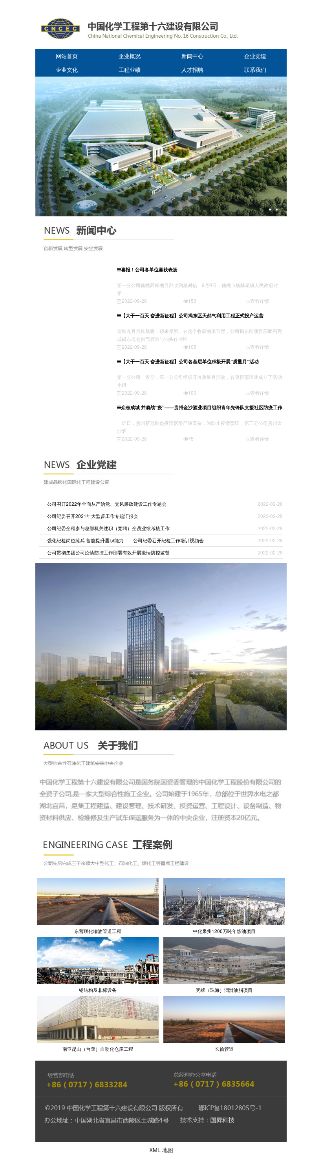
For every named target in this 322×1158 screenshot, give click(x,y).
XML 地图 (161, 1150)
